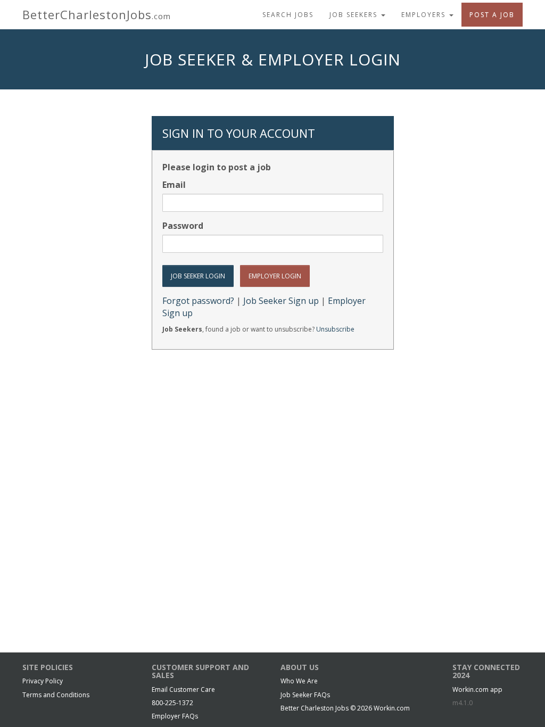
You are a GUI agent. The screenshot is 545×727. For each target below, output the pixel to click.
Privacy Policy (42, 680)
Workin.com (392, 708)
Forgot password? (198, 301)
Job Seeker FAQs (305, 694)
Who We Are (299, 680)
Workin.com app (477, 689)
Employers (424, 14)
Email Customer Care (183, 689)
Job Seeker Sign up (281, 301)
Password (182, 226)
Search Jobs (287, 14)
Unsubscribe (335, 329)
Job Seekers (354, 14)
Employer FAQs (175, 716)
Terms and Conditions (55, 694)
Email (174, 185)
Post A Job (492, 14)
